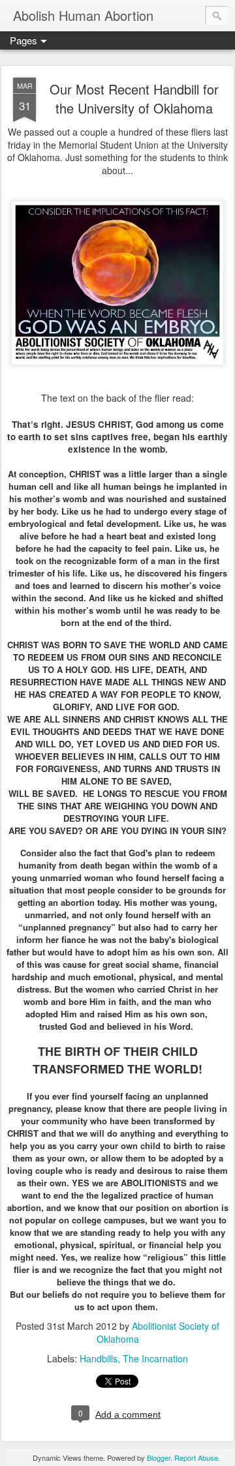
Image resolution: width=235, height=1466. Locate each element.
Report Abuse (196, 1457)
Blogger (158, 1457)
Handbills (99, 1358)
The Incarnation (155, 1358)
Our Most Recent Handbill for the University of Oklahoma (134, 98)
